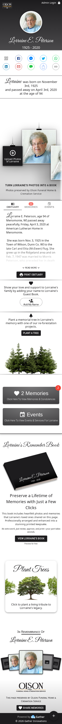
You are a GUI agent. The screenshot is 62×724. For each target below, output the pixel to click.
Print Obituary (33, 274)
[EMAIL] (18, 66)
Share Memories (33, 707)
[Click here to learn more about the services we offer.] (31, 687)
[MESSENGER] (31, 58)
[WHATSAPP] (55, 58)
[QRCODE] (6, 58)
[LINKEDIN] (6, 66)
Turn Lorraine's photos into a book (31, 185)
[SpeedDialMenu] (54, 716)
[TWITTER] (43, 58)
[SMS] (31, 66)
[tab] (13, 205)
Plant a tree (31, 333)
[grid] (31, 155)
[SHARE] (43, 66)
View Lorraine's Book (31, 538)
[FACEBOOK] (18, 58)
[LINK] (55, 66)
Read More (31, 268)
